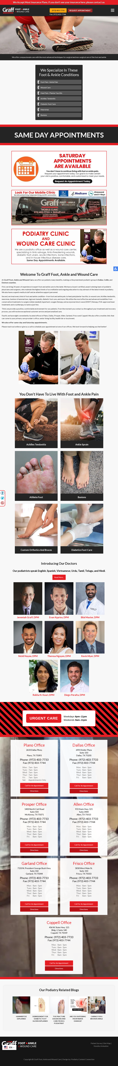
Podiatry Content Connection (82, 1059)
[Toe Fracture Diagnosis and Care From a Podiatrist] (59, 1005)
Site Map (107, 1043)
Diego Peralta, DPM (74, 695)
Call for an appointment (34, 786)
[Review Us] (2, 504)
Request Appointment (80, 10)
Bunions (44, 115)
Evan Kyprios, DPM (59, 617)
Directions (34, 791)
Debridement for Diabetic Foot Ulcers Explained (40, 1018)
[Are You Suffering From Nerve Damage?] (78, 1005)
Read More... (59, 577)
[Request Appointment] (59, 168)
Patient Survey (96, 1043)
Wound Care (45, 87)
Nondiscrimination (101, 1046)
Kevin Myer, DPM (90, 656)
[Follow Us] (2, 499)
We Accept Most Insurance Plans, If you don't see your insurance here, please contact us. (59, 2)
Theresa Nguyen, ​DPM (59, 656)
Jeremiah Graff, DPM (28, 617)
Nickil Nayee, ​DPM (28, 656)
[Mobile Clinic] (59, 207)
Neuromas (45, 109)
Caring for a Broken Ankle (96, 1017)
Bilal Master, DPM (90, 617)
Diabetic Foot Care (48, 104)
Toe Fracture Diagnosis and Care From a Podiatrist (59, 1019)
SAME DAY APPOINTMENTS (59, 135)
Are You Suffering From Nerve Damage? (78, 1018)
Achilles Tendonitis (48, 98)
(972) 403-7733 (58, 10)
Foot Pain (44, 82)
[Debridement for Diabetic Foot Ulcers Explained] (40, 1005)
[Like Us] (2, 494)
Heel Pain (44, 93)
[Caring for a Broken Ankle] (96, 1005)
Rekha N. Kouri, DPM (43, 695)
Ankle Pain (53, 82)
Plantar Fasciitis (56, 93)
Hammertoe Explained (21, 1017)
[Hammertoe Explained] (21, 1005)
